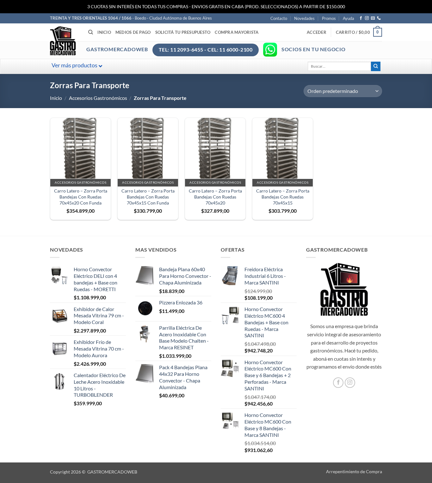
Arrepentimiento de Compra (354, 471)
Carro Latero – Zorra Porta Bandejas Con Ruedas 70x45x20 (215, 196)
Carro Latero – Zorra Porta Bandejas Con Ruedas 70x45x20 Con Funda (80, 196)
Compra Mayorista (236, 32)
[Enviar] (375, 66)
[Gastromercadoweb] (88, 40)
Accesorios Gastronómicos (98, 98)
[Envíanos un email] (373, 18)
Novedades (304, 18)
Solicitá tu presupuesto (183, 32)
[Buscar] (90, 32)
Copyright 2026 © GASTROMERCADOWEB (93, 471)
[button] (316, 32)
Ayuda (348, 18)
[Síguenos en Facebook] (361, 18)
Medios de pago (133, 32)
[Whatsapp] (270, 49)
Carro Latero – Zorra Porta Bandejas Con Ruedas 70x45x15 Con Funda (148, 196)
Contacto (278, 18)
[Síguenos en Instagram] (367, 18)
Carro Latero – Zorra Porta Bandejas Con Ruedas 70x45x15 (282, 196)
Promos (329, 18)
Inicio (104, 32)
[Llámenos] (379, 18)
